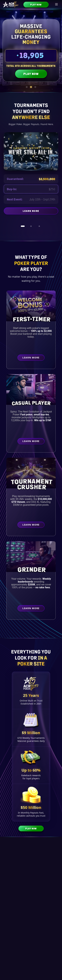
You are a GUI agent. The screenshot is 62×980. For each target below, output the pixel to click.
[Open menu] (56, 4)
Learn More (40, 215)
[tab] (27, 87)
